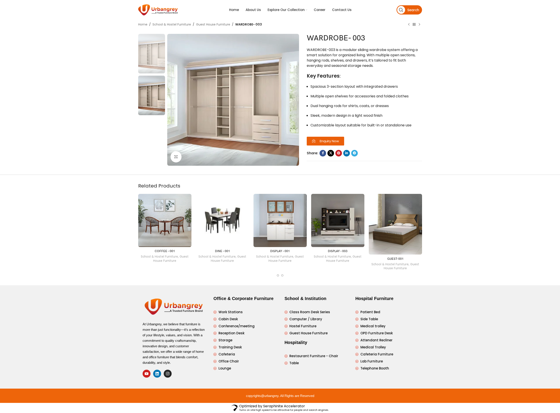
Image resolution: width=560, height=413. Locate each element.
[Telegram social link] (354, 153)
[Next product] (419, 24)
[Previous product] (408, 24)
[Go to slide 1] (278, 275)
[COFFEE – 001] (164, 220)
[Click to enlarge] (176, 156)
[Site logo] (158, 9)
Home (142, 24)
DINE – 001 (222, 251)
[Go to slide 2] (282, 275)
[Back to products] (414, 24)
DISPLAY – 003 (337, 251)
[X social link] (330, 153)
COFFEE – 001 (165, 251)
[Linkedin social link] (346, 153)
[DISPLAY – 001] (280, 220)
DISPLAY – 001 (280, 251)
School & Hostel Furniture (171, 24)
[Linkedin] (157, 374)
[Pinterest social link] (338, 153)
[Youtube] (147, 374)
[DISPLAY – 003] (337, 220)
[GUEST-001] (395, 224)
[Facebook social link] (322, 153)
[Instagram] (168, 374)
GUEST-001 (395, 259)
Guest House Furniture (213, 24)
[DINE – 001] (222, 220)
